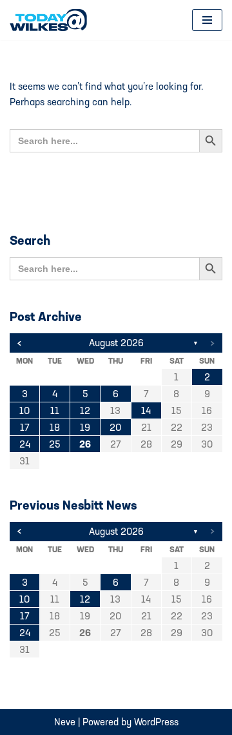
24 (24, 444)
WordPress (156, 722)
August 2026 (116, 342)
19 (85, 427)
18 (55, 427)
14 (146, 410)
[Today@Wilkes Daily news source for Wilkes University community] (51, 20)
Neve (64, 722)
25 (55, 444)
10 (24, 410)
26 (85, 444)
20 (115, 427)
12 (85, 410)
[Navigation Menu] (207, 20)
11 (54, 410)
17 (25, 427)
